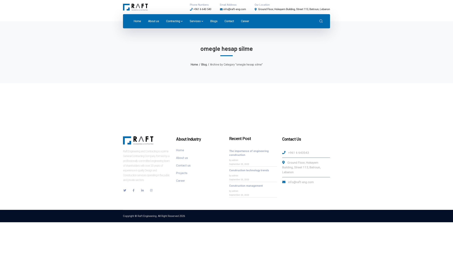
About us (182, 158)
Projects (181, 173)
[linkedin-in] (142, 190)
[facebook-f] (133, 190)
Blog (204, 64)
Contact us (183, 165)
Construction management (246, 185)
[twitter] (125, 190)
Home (194, 64)
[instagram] (151, 190)
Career (180, 180)
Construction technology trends (249, 170)
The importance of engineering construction (249, 153)
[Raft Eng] (135, 6)
